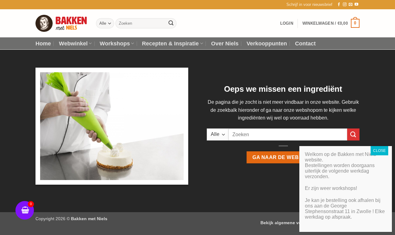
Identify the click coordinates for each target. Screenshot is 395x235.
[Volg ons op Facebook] (339, 4)
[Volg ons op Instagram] (345, 4)
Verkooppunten (267, 43)
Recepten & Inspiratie (170, 43)
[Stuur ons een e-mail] (350, 4)
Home (43, 43)
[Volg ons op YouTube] (356, 4)
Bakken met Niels (89, 218)
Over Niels (225, 43)
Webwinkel (73, 43)
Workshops (115, 43)
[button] (309, 5)
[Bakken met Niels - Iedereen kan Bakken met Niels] (61, 23)
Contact (305, 43)
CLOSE (379, 151)
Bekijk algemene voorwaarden (292, 222)
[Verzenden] (171, 23)
